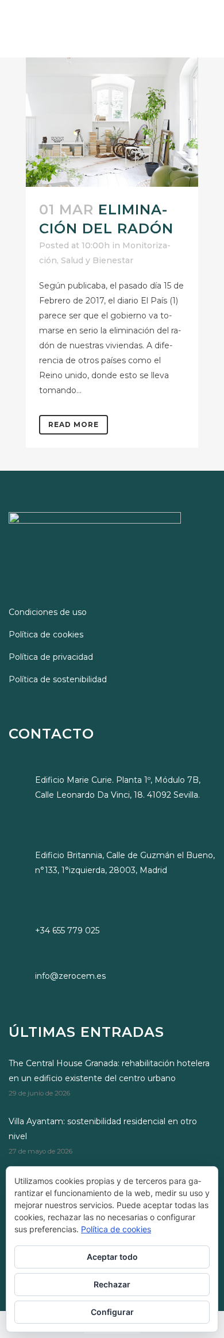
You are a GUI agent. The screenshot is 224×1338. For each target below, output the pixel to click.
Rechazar (112, 1284)
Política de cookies (46, 634)
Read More (73, 424)
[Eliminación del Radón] (112, 122)
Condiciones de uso (48, 612)
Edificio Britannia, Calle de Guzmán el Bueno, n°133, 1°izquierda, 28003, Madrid (125, 862)
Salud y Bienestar (97, 260)
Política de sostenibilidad (58, 679)
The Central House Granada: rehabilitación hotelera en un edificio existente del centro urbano (109, 1070)
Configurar (112, 1312)
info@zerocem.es (70, 976)
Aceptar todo (112, 1257)
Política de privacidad (51, 657)
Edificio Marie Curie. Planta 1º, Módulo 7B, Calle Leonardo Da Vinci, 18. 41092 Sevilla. (117, 787)
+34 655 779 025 (67, 930)
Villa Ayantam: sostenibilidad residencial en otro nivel (103, 1128)
